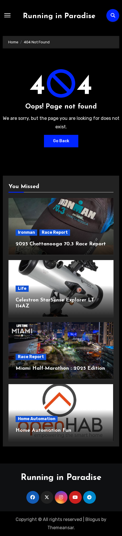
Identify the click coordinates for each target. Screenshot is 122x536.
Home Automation (36, 418)
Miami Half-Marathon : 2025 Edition (60, 368)
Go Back (61, 141)
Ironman (26, 232)
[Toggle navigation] (7, 15)
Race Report (55, 232)
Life (22, 288)
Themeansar (60, 527)
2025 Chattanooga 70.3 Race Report (61, 244)
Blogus (92, 519)
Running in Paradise (59, 16)
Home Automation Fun (43, 430)
